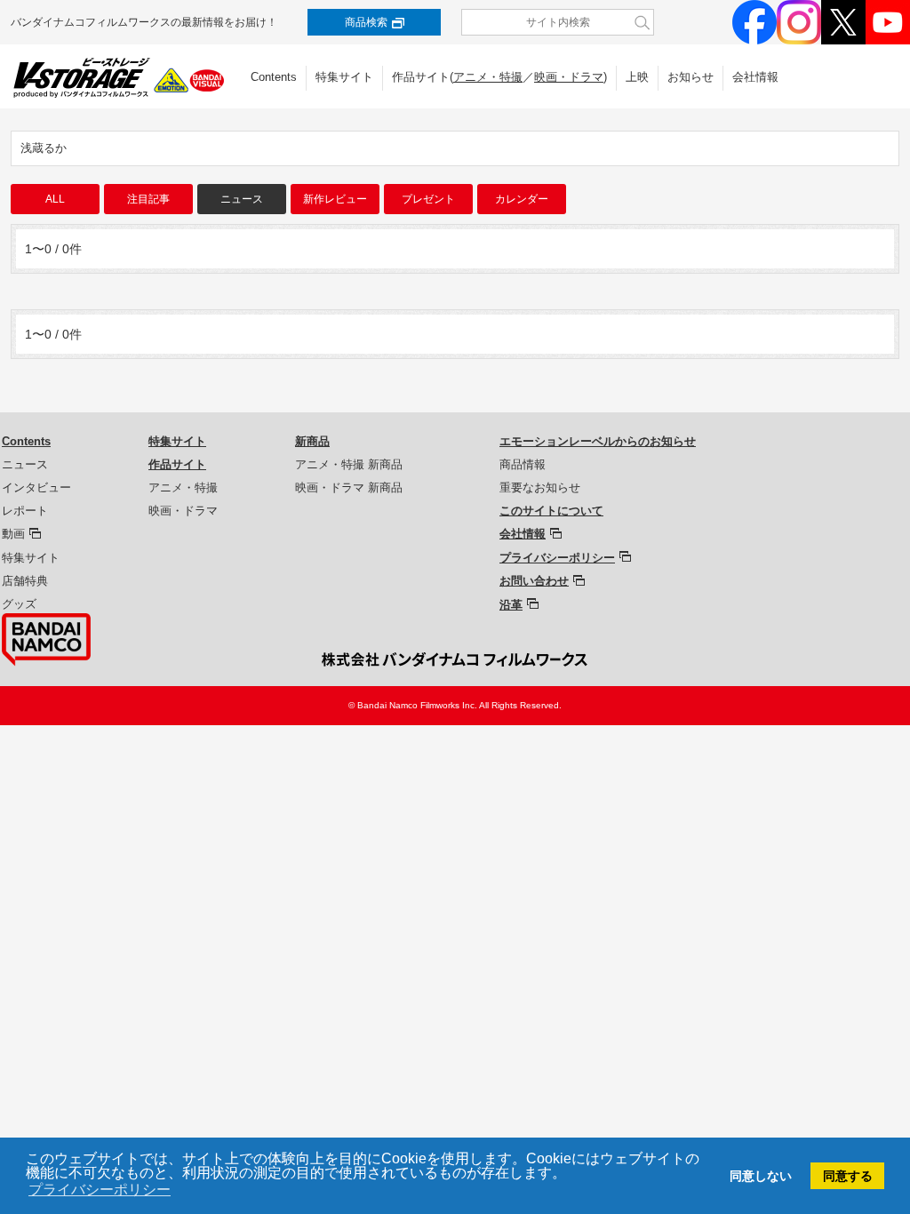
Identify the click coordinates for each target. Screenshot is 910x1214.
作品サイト (177, 464)
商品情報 (522, 464)
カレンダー (521, 199)
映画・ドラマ (568, 77)
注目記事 (148, 199)
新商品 (312, 441)
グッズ (19, 604)
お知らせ (690, 77)
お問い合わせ (534, 580)
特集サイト (344, 77)
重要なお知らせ (539, 487)
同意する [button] (848, 1176)
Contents (274, 77)
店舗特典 (25, 580)
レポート (25, 510)
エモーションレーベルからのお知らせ (597, 441)
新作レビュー (335, 199)
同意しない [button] (761, 1176)
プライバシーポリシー (557, 557)
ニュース (25, 464)
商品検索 (366, 22)
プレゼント (428, 199)
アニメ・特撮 (488, 77)
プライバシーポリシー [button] (99, 1189)
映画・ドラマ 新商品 (349, 487)
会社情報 (755, 77)
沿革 (511, 604)
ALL (55, 199)
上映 (637, 77)
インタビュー (36, 487)
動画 (13, 533)
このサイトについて (551, 510)
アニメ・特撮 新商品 (349, 464)
